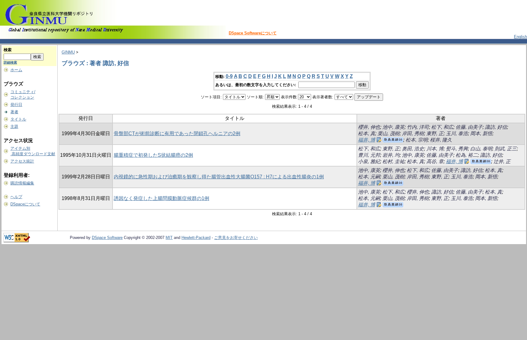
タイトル (18, 119)
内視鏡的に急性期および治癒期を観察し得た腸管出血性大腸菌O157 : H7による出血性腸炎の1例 (219, 176)
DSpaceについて (25, 204)
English (520, 36)
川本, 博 (434, 148)
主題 (14, 126)
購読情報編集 (22, 183)
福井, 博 (366, 139)
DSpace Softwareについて (253, 33)
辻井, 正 (502, 161)
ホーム (16, 70)
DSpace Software (107, 237)
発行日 (16, 104)
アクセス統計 (22, 161)
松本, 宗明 (417, 139)
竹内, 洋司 (418, 127)
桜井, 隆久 (441, 139)
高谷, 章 (434, 161)
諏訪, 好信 (496, 127)
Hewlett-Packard (195, 237)
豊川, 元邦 (369, 155)
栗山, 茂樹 (389, 133)
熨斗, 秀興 (457, 148)
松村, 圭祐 (393, 161)
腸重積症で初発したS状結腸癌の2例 (153, 155)
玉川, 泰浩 (457, 133)
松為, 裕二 (467, 155)
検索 (8, 49)
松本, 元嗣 (369, 176)
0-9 (229, 76)
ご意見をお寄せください (236, 237)
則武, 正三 (506, 148)
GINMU (68, 52)
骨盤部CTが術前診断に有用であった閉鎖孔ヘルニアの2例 (177, 133)
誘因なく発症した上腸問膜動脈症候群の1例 (161, 198)
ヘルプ (16, 197)
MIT (169, 237)
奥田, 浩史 (413, 148)
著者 (14, 112)
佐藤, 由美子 (469, 127)
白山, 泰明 (481, 148)
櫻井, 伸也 (369, 127)
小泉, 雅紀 (369, 161)
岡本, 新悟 (481, 133)
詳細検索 (10, 62)
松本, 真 (366, 133)
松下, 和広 (442, 127)
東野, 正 (434, 133)
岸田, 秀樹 (413, 133)
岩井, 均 (391, 155)
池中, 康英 (393, 127)
